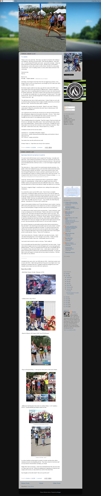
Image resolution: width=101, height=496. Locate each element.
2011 (66, 306)
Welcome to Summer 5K (70, 244)
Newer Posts (25, 483)
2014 (66, 300)
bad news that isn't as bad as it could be (33, 155)
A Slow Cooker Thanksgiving (71, 203)
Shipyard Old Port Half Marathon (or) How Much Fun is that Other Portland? (72, 221)
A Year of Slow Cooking (71, 202)
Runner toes (68, 234)
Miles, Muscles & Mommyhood (69, 212)
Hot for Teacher (68, 239)
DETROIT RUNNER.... (70, 207)
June (68, 279)
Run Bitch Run (69, 238)
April (68, 283)
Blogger (59, 492)
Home (41, 483)
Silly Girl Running (69, 233)
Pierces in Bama (69, 243)
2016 (66, 296)
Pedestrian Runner (70, 252)
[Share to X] (48, 147)
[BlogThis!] (47, 147)
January (69, 289)
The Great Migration (69, 248)
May (68, 281)
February (69, 287)
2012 (66, 304)
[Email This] (45, 147)
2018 (66, 273)
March (68, 285)
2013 (66, 302)
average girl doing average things (38, 6)
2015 (66, 298)
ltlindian (74, 312)
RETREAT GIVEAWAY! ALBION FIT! (70, 229)
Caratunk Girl (68, 247)
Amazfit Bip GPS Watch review (72, 208)
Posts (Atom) (31, 486)
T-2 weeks (24, 57)
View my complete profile (69, 330)
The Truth (67, 214)
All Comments (69, 109)
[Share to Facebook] (49, 147)
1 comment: (40, 147)
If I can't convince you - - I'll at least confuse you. (71, 227)
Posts (67, 107)
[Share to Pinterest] (51, 147)
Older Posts (56, 483)
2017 (66, 275)
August (68, 277)
